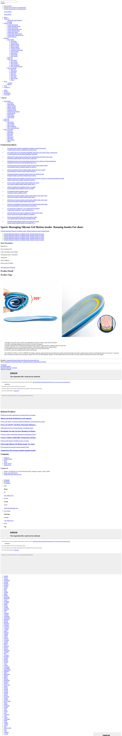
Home (5, 17)
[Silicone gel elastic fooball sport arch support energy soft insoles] (18, 415)
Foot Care (10, 57)
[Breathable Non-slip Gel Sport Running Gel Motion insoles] (17, 428)
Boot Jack (13, 74)
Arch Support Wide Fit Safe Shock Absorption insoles (21, 218)
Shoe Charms (14, 78)
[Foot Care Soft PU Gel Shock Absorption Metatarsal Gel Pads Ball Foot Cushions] (23, 421)
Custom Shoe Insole (12, 24)
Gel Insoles (14, 41)
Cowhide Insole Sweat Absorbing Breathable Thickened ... (22, 154)
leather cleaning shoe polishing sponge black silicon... (21, 180)
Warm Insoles (14, 54)
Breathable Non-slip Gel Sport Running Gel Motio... (18, 431)
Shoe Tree (13, 69)
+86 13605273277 (9, 495)
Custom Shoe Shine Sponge (14, 33)
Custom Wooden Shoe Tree (14, 29)
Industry (9, 84)
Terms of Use (7, 465)
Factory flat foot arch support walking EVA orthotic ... (21, 214)
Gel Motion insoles (6, 366)
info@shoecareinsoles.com (11, 508)
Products (6, 38)
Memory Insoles (15, 45)
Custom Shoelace (11, 36)
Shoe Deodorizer (15, 65)
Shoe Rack (13, 77)
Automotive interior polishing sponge (17, 193)
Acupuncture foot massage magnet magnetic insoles (18, 450)
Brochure (9, 22)
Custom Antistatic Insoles (14, 26)
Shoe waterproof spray (16, 66)
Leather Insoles (15, 51)
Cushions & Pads (15, 48)
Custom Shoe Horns (12, 32)
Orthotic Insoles (15, 44)
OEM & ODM (8, 23)
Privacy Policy (8, 463)
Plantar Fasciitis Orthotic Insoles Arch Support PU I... (21, 223)
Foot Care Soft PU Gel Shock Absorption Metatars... (18, 425)
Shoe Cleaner (14, 63)
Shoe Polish (14, 60)
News (5, 81)
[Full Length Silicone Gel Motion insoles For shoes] (15, 441)
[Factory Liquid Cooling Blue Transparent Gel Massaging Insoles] (18, 434)
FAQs (5, 86)
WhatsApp (12, 267)
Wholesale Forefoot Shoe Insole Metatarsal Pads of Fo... (22, 162)
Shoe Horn (13, 72)
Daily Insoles (14, 56)
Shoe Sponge (14, 62)
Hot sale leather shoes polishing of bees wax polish (20, 188)
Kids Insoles (14, 53)
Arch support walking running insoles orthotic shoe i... (21, 184)
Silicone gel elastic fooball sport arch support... (16, 418)
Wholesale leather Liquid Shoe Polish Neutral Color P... (21, 175)
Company (9, 83)
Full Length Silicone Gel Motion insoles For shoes (18, 444)
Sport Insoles (14, 42)
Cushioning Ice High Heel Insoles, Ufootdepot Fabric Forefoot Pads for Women (25, 361)
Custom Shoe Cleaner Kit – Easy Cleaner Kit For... (20, 210)
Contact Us (7, 87)
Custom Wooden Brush (13, 30)
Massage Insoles (15, 47)
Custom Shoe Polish (12, 27)
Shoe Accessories (11, 68)
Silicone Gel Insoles (6, 369)
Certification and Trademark (14, 20)
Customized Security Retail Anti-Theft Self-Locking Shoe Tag (22, 360)
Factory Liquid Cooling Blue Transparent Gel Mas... (19, 437)
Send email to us (5, 267)
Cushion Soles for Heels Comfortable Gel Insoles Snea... (22, 150)
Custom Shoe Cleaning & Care (15, 35)
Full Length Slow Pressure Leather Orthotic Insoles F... (21, 171)
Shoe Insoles (10, 39)
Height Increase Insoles (17, 50)
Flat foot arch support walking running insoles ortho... (21, 197)
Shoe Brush (14, 71)
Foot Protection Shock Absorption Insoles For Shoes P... (22, 167)
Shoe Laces (14, 75)
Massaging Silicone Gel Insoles (9, 367)
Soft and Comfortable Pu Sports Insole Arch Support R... (22, 205)
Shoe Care (10, 59)
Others (12, 80)
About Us (6, 19)
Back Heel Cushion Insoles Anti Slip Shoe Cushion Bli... (22, 158)
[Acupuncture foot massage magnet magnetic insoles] (15, 447)
